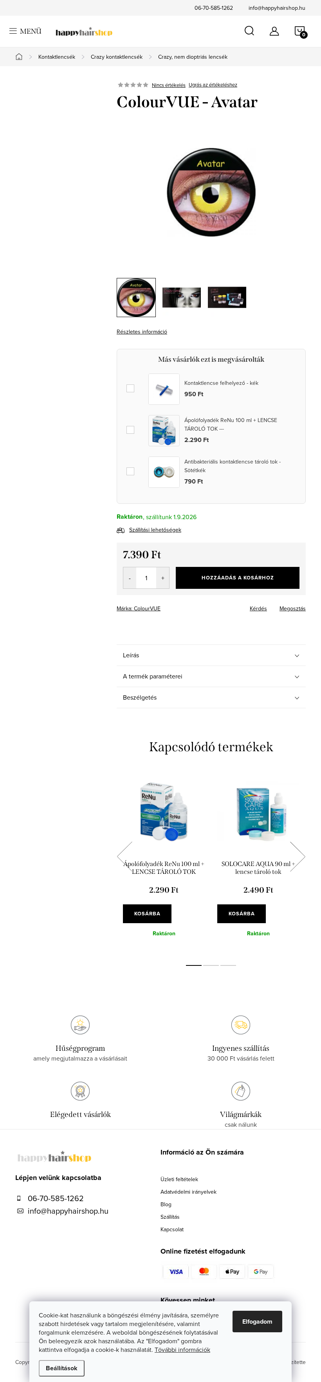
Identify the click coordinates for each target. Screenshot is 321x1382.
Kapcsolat (172, 1229)
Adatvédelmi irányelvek (188, 1192)
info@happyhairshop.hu (277, 8)
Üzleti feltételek (179, 1179)
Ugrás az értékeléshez (213, 85)
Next (297, 856)
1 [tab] (194, 965)
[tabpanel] (164, 865)
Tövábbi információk (182, 1349)
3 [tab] (228, 965)
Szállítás (170, 1217)
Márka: (138, 608)
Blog (165, 1204)
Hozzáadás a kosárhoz (238, 577)
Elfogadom (257, 1321)
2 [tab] (211, 965)
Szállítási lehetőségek (155, 530)
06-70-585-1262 (214, 8)
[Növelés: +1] (162, 577)
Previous (124, 856)
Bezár (173, 606)
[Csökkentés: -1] (129, 577)
